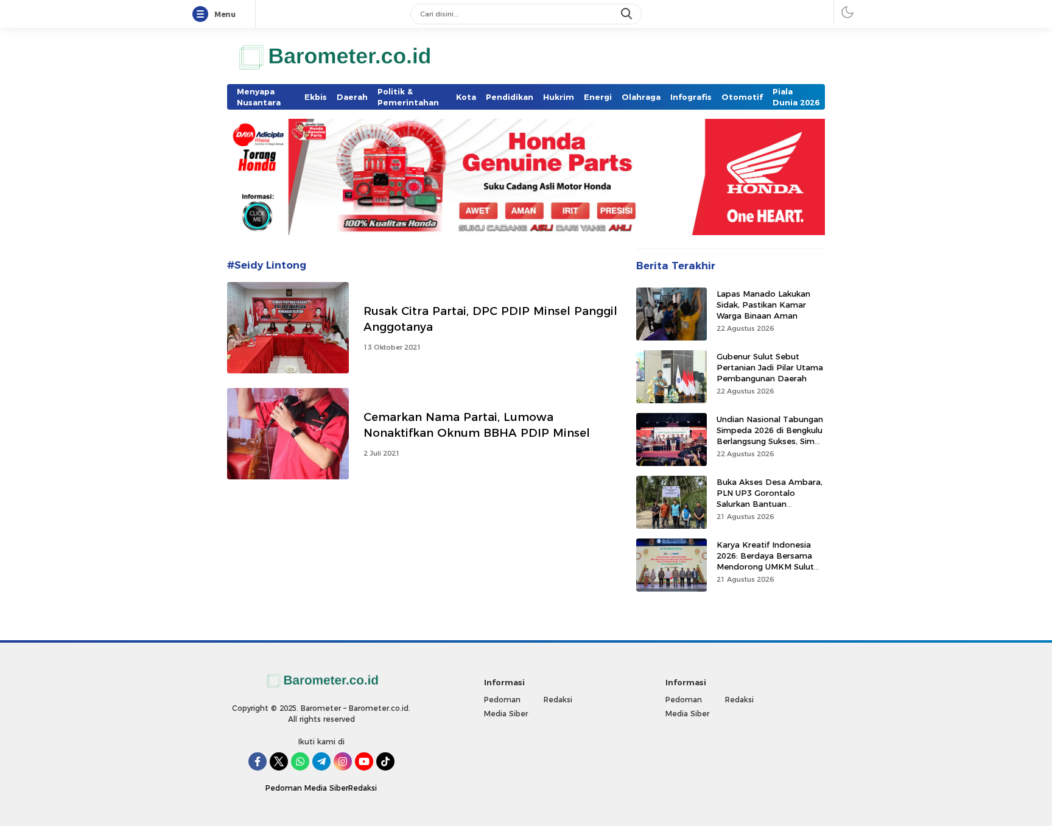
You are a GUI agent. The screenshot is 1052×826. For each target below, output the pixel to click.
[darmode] (847, 12)
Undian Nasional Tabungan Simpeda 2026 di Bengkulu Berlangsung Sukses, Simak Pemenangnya (770, 435)
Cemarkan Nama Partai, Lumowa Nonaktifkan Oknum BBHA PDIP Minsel (476, 425)
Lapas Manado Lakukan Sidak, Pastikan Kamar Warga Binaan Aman (763, 304)
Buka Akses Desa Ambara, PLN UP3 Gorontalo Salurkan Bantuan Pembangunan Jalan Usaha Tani (770, 503)
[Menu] (203, 14)
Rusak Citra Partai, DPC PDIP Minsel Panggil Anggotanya (490, 319)
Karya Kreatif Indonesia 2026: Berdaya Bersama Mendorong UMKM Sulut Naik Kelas (765, 560)
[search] (628, 14)
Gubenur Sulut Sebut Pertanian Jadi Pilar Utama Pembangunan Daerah (770, 367)
